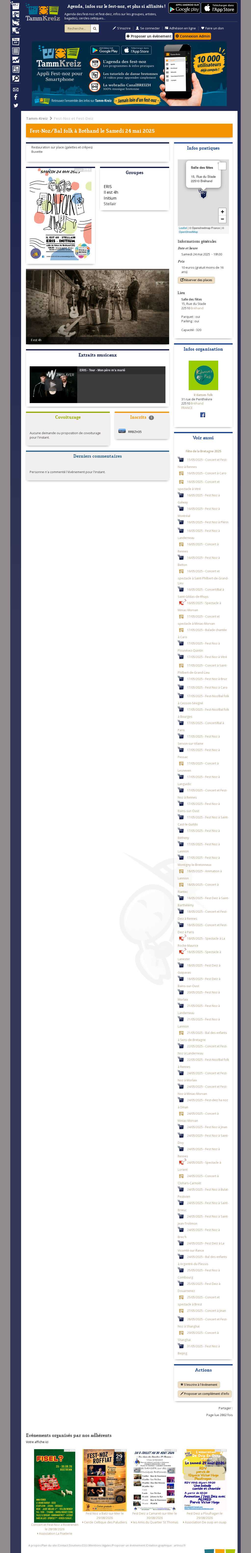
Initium (110, 198)
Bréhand (88, 130)
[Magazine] (15, 69)
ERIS (108, 186)
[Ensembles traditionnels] (15, 29)
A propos (34, 1545)
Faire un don (214, 28)
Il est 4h (111, 192)
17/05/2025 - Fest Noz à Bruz (207, 679)
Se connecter (150, 28)
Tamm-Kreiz (37, 118)
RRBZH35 (135, 432)
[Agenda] (15, 42)
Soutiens (75, 1545)
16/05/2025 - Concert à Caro (206, 473)
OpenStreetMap (188, 232)
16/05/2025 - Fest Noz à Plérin (207, 522)
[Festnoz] (15, 5)
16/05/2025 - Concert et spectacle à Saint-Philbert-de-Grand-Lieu (203, 577)
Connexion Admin (194, 36)
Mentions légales (100, 1545)
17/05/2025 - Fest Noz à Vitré (207, 657)
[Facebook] (15, 98)
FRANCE (187, 408)
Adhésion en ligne (182, 28)
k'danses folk (203, 395)
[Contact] (15, 91)
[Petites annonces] (15, 79)
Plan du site (49, 1545)
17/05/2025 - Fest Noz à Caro (207, 687)
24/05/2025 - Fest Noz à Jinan (207, 1127)
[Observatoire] (15, 61)
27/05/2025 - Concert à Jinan (206, 1311)
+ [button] (222, 212)
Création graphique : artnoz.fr (166, 1545)
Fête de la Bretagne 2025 (203, 451)
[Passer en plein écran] (222, 166)
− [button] (222, 219)
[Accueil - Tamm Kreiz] (42, 12)
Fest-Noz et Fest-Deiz (73, 118)
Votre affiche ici (37, 1442)
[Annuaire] (15, 52)
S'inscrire (124, 28)
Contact (63, 1545)
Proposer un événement (128, 1545)
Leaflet (183, 228)
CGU (85, 1545)
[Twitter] (15, 108)
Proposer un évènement (151, 36)
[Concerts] (15, 14)
